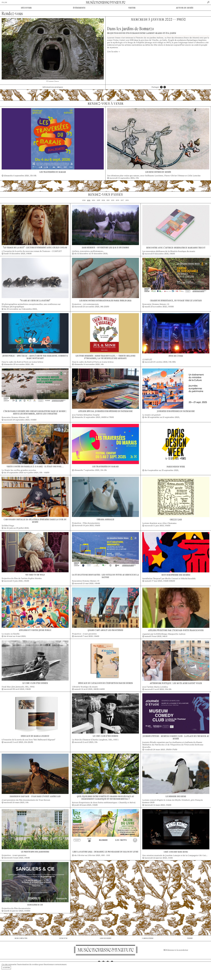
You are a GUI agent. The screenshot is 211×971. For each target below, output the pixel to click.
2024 (93, 200)
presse (190, 938)
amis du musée (105, 938)
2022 (103, 200)
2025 (88, 200)
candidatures (147, 938)
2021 (108, 200)
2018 (117, 200)
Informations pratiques (53, 87)
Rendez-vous (12, 13)
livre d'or (63, 938)
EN (6, 2)
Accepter (6, 967)
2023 (98, 200)
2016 (127, 200)
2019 (112, 200)
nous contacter (21, 938)
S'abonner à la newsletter (177, 950)
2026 (83, 200)
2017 (122, 200)
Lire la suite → (113, 51)
